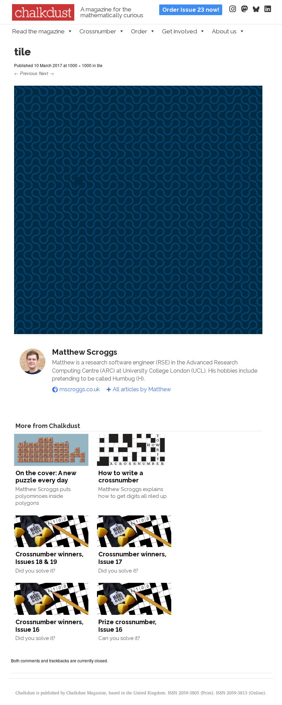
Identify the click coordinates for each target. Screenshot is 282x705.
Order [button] (139, 31)
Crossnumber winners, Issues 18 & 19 (49, 558)
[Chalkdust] (43, 18)
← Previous (25, 73)
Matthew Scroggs (84, 352)
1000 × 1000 (79, 65)
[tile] (138, 331)
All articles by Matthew (142, 389)
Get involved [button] (179, 31)
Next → (46, 73)
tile (99, 65)
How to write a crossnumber (120, 476)
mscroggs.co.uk (79, 389)
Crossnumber (97, 31)
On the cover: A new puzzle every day (45, 476)
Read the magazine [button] (38, 31)
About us (224, 31)
